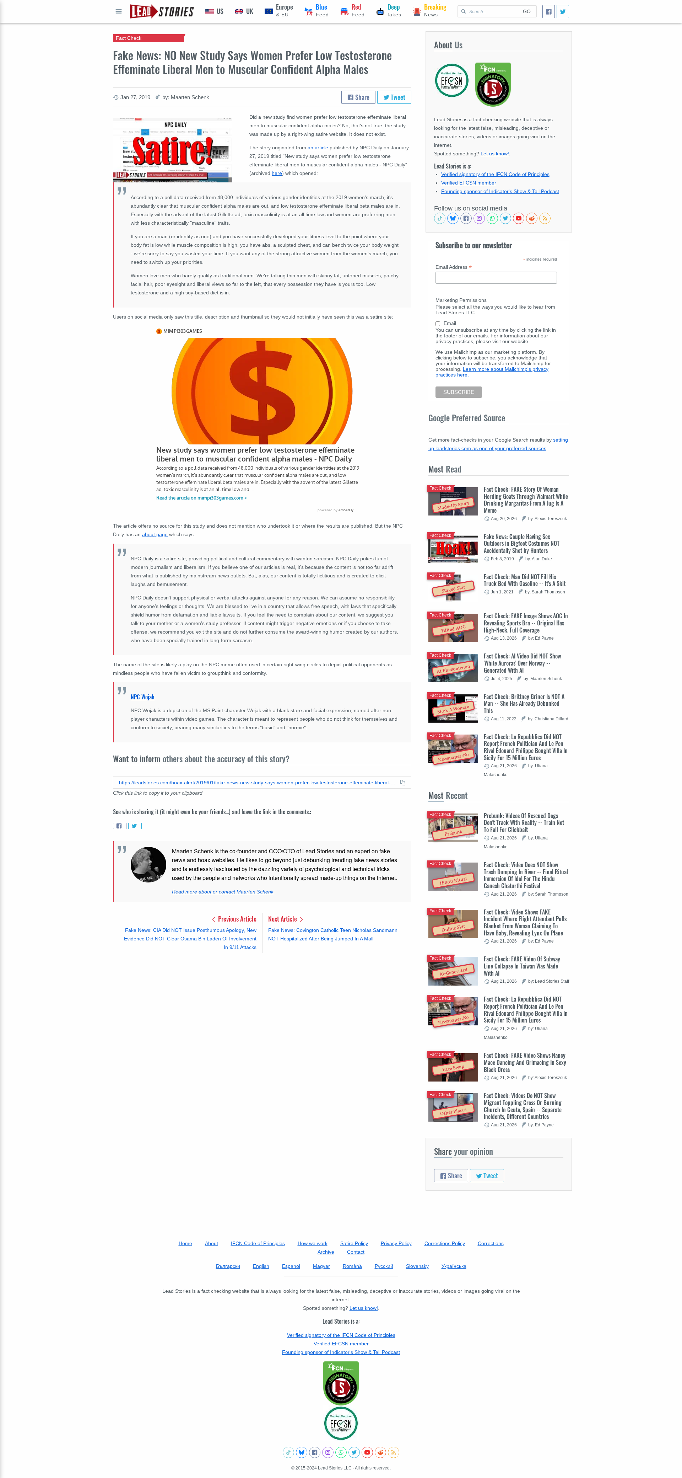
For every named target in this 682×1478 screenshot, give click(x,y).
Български (228, 1266)
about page (155, 534)
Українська (454, 1266)
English (261, 1266)
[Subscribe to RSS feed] (545, 218)
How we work (313, 1243)
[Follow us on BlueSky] (453, 218)
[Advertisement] (262, 1014)
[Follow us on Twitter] (505, 218)
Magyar (321, 1266)
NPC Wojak (143, 697)
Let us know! (495, 153)
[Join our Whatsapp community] (492, 218)
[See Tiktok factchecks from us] (439, 218)
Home (185, 1243)
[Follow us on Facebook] (466, 218)
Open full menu (118, 11)
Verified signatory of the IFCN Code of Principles (495, 174)
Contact (355, 1252)
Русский (384, 1266)
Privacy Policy (396, 1243)
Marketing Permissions (461, 300)
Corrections (491, 1243)
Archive (326, 1252)
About (211, 1243)
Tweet (397, 97)
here (277, 173)
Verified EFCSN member (468, 183)
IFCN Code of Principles (258, 1243)
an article (318, 147)
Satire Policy (354, 1243)
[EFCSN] (341, 1423)
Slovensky (417, 1266)
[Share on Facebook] (119, 826)
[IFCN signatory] (341, 1383)
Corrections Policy (444, 1243)
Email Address (453, 267)
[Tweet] (563, 11)
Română (352, 1266)
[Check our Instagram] (479, 218)
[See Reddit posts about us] (531, 218)
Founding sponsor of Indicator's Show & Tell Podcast (500, 191)
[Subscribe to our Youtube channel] (518, 218)
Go (527, 11)
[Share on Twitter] (135, 826)
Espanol (291, 1266)
